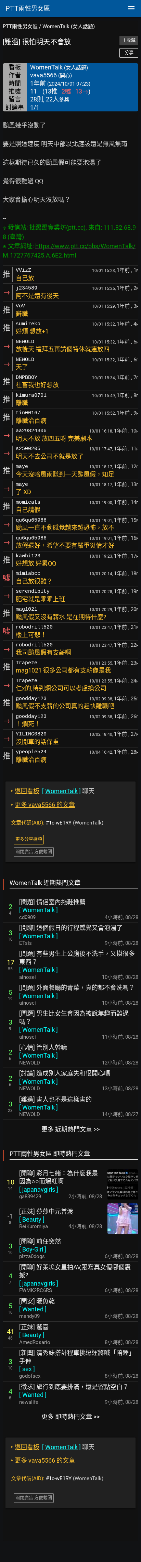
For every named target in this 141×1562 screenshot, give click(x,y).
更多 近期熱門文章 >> (70, 1129)
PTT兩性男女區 (20, 26)
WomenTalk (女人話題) (68, 26)
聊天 (52, 791)
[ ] (38, 910)
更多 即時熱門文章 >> (70, 1416)
